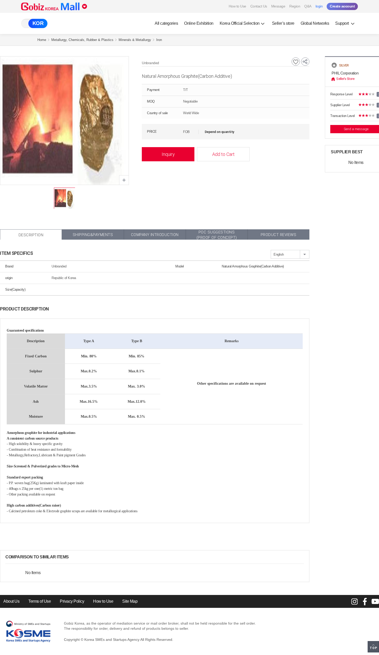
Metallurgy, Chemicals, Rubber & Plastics (82, 40)
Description (31, 235)
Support (342, 23)
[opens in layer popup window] (124, 180)
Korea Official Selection (240, 23)
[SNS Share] (305, 61)
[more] (73, 557)
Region (294, 6)
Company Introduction (155, 234)
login (319, 6)
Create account (342, 6)
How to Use (237, 6)
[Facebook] (365, 601)
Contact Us (258, 6)
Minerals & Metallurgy (135, 40)
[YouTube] (375, 601)
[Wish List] (296, 61)
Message (278, 6)
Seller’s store (283, 23)
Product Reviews (278, 234)
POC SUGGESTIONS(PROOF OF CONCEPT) (216, 235)
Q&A (307, 6)
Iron (159, 40)
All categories (166, 23)
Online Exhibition (198, 23)
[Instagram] (354, 601)
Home (41, 40)
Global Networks (315, 23)
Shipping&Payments (93, 234)
